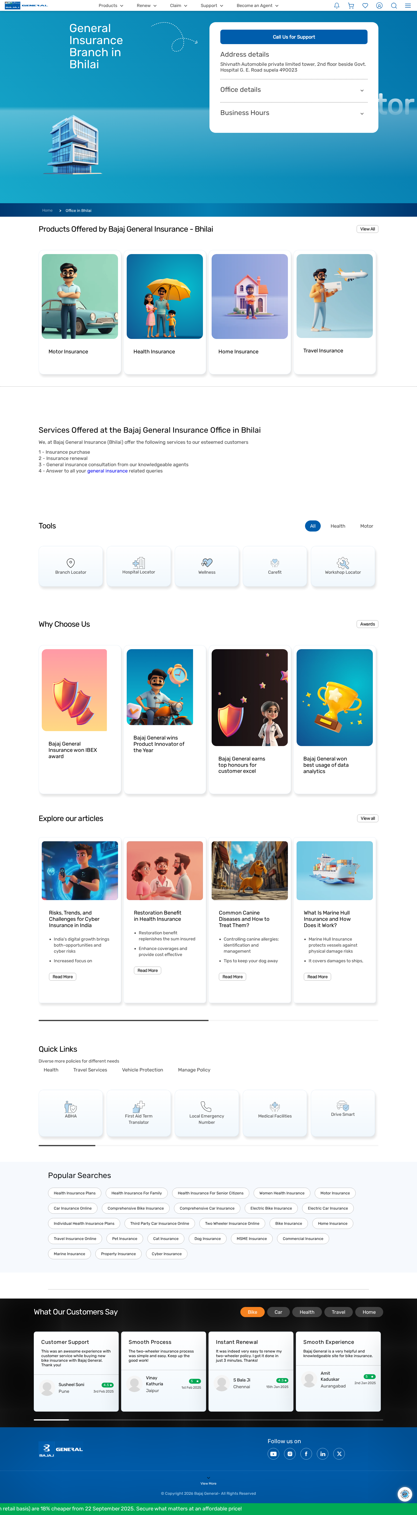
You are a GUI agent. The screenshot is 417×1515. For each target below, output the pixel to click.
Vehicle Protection (142, 1070)
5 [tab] (293, 1145)
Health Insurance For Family (136, 1193)
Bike (252, 1312)
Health (338, 526)
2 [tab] (293, 1020)
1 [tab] (123, 1020)
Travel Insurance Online (75, 1238)
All (313, 526)
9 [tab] (330, 1420)
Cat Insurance (166, 1238)
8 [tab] (295, 1420)
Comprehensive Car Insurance (207, 1208)
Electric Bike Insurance (271, 1208)
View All (367, 229)
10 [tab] (365, 1420)
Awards (367, 624)
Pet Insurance (124, 1238)
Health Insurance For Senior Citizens (210, 1193)
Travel (338, 1312)
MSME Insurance (252, 1238)
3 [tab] (180, 1145)
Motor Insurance (335, 1193)
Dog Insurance (208, 1238)
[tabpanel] (71, 566)
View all (368, 818)
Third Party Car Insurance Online (159, 1223)
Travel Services (90, 1070)
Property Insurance (118, 1254)
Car (278, 1312)
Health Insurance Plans (75, 1193)
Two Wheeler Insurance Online (232, 1223)
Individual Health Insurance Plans (84, 1223)
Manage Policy (194, 1070)
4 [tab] (236, 1145)
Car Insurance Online (73, 1208)
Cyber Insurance (167, 1254)
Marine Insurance (69, 1254)
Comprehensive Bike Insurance (136, 1208)
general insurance (107, 471)
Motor (366, 526)
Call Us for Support (294, 37)
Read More (63, 976)
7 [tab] (260, 1420)
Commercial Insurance (303, 1238)
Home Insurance (333, 1223)
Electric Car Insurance (328, 1208)
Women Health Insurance (282, 1193)
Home (47, 210)
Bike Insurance (288, 1223)
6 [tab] (350, 1145)
